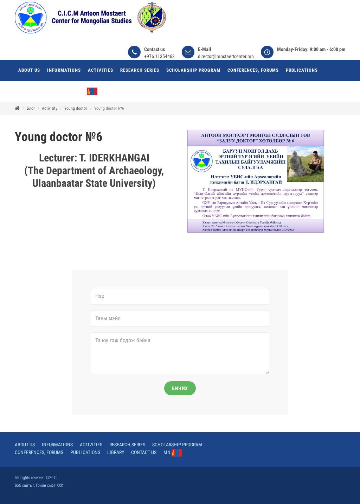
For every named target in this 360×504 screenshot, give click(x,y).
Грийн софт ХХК (49, 485)
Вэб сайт (22, 485)
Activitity (49, 108)
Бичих (180, 388)
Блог (31, 108)
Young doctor (75, 108)
